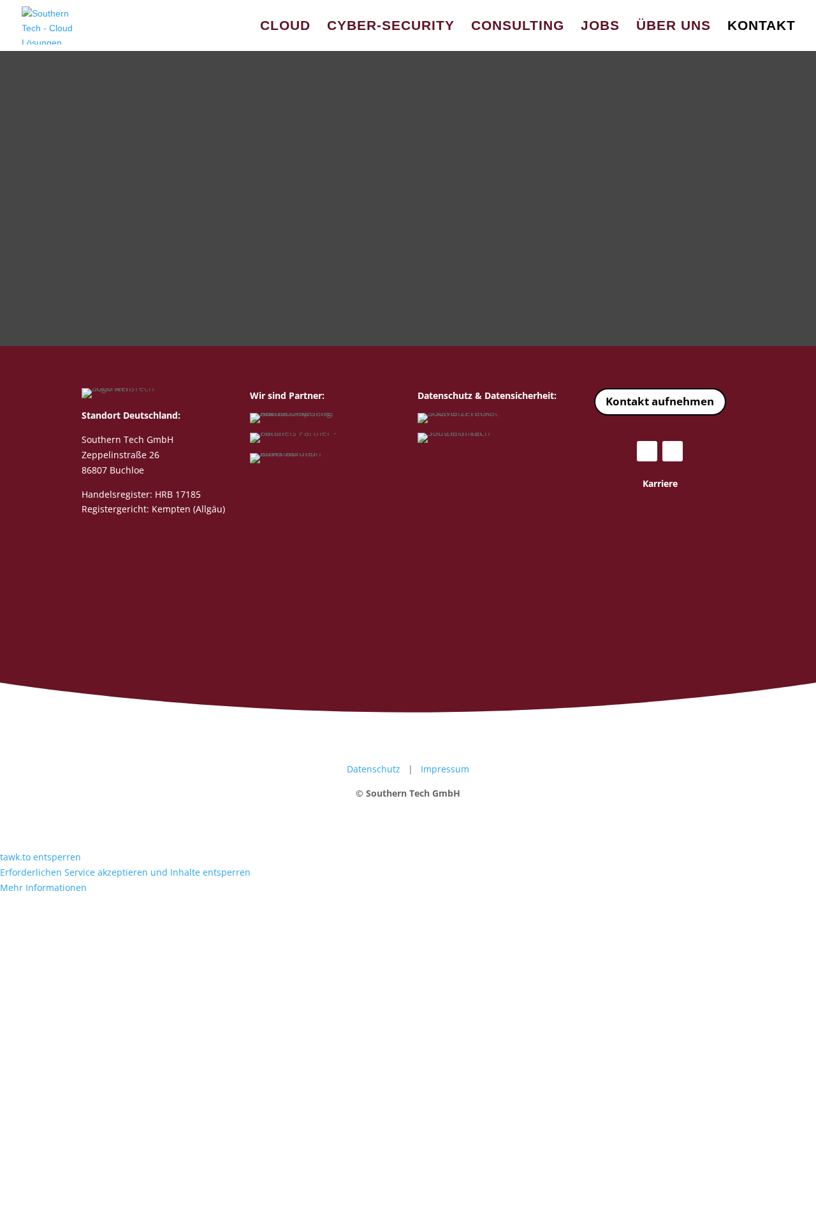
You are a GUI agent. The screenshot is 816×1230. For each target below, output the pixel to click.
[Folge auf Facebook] (647, 451)
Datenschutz (373, 769)
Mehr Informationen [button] (43, 887)
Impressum (445, 769)
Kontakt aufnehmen (660, 401)
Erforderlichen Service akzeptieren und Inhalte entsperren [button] (125, 872)
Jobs (600, 27)
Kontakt (761, 27)
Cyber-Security (391, 27)
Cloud (285, 27)
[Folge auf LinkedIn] (672, 451)
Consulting (517, 27)
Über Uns (673, 27)
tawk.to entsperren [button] (40, 857)
